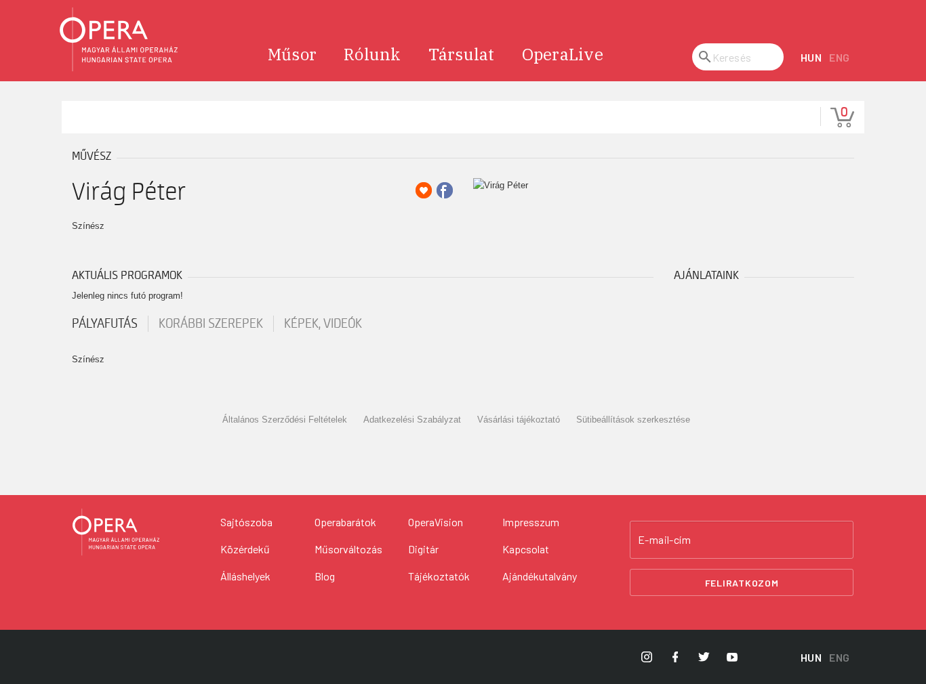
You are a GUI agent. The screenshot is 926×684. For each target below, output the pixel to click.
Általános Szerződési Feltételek (284, 419)
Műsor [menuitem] (292, 54)
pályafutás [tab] (105, 323)
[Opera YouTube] (732, 657)
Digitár (423, 548)
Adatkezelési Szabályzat (412, 419)
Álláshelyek (245, 576)
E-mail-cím (664, 539)
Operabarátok (345, 521)
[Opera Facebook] (675, 657)
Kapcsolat (525, 548)
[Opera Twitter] (703, 657)
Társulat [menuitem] (461, 54)
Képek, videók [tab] (323, 323)
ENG (839, 57)
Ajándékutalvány (539, 576)
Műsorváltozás (348, 548)
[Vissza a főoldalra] (119, 39)
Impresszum (530, 521)
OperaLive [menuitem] (562, 54)
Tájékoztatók (439, 576)
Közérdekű (245, 548)
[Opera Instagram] (647, 657)
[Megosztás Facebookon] (445, 190)
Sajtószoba (246, 521)
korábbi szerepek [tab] (211, 323)
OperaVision (435, 521)
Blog (325, 576)
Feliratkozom (742, 583)
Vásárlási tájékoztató (518, 419)
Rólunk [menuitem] (372, 54)
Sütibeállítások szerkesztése (633, 419)
